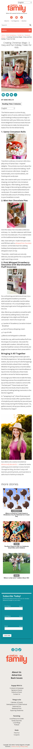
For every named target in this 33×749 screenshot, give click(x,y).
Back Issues (17, 678)
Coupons (17, 735)
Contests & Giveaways (17, 688)
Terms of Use (15, 746)
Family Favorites (17, 721)
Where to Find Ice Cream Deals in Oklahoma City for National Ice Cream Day (16, 514)
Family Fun (21, 35)
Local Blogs (16, 723)
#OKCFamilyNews (11, 35)
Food (16, 544)
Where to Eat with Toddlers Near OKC (16, 578)
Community (16, 511)
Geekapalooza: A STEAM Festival (16, 704)
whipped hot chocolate (23, 243)
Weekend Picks (16, 708)
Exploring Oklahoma (16, 710)
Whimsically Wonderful (9, 464)
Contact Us (16, 694)
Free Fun (16, 733)
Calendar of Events (17, 702)
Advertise (23, 21)
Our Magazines (15, 21)
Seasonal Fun (16, 706)
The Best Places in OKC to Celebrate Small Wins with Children (16, 547)
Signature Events (16, 690)
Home (3, 35)
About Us (6, 21)
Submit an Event (17, 692)
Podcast (16, 725)
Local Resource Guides (17, 719)
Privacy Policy (24, 746)
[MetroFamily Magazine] (16, 8)
